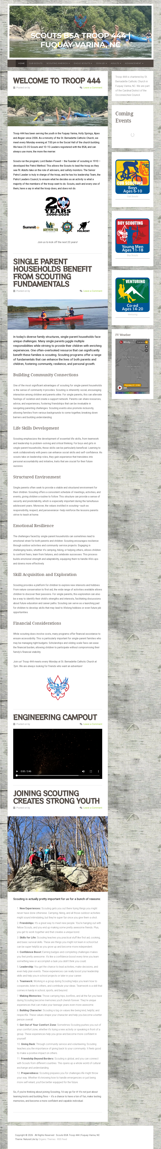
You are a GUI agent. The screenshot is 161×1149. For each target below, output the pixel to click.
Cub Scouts (35, 63)
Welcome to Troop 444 (56, 80)
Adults (115, 63)
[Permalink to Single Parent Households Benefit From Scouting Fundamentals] (58, 314)
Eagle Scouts (82, 63)
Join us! (100, 63)
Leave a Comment (92, 87)
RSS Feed (62, 1139)
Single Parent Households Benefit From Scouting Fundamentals (52, 272)
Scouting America (57, 63)
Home (21, 63)
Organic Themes (47, 1139)
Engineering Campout (55, 717)
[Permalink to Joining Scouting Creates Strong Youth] (58, 854)
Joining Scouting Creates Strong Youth (56, 796)
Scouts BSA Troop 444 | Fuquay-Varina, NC (80, 40)
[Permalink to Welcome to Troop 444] (58, 111)
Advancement (133, 63)
